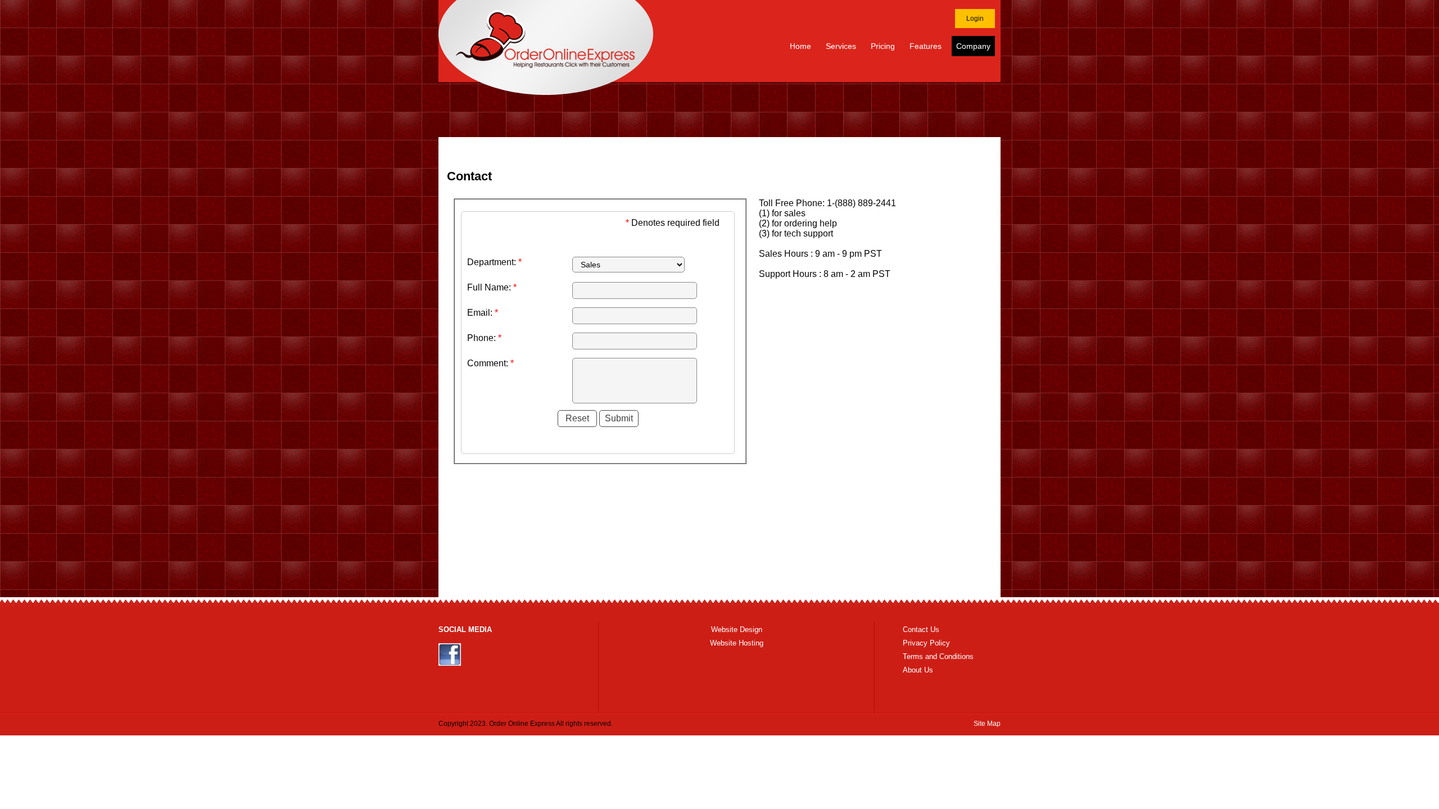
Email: (482, 312)
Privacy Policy (926, 643)
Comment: (490, 363)
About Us (918, 670)
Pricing (883, 46)
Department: (494, 262)
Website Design (736, 629)
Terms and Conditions (938, 656)
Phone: (484, 338)
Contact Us (921, 629)
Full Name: (492, 287)
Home (800, 46)
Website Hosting (736, 643)
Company (973, 46)
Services (841, 46)
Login (975, 18)
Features (925, 46)
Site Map (987, 724)
